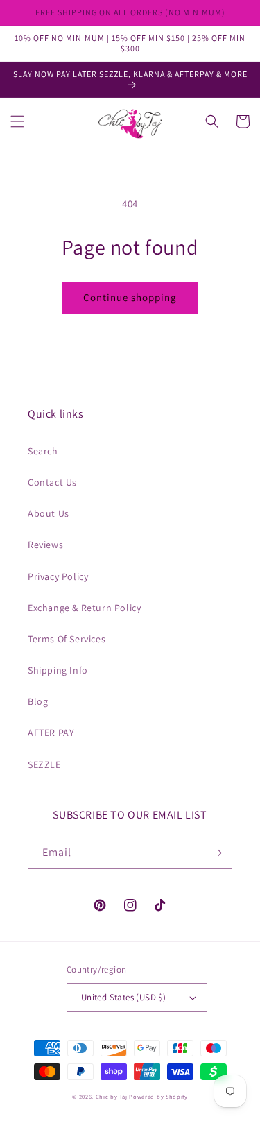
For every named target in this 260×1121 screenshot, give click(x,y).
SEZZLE (44, 764)
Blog (38, 701)
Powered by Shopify (158, 1096)
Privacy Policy (58, 576)
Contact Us (52, 482)
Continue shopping (130, 297)
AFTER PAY (51, 732)
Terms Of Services (66, 639)
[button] (17, 121)
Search (43, 451)
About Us (48, 513)
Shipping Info (58, 670)
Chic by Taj (112, 1096)
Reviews (45, 544)
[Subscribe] (216, 853)
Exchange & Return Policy (84, 607)
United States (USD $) (123, 997)
